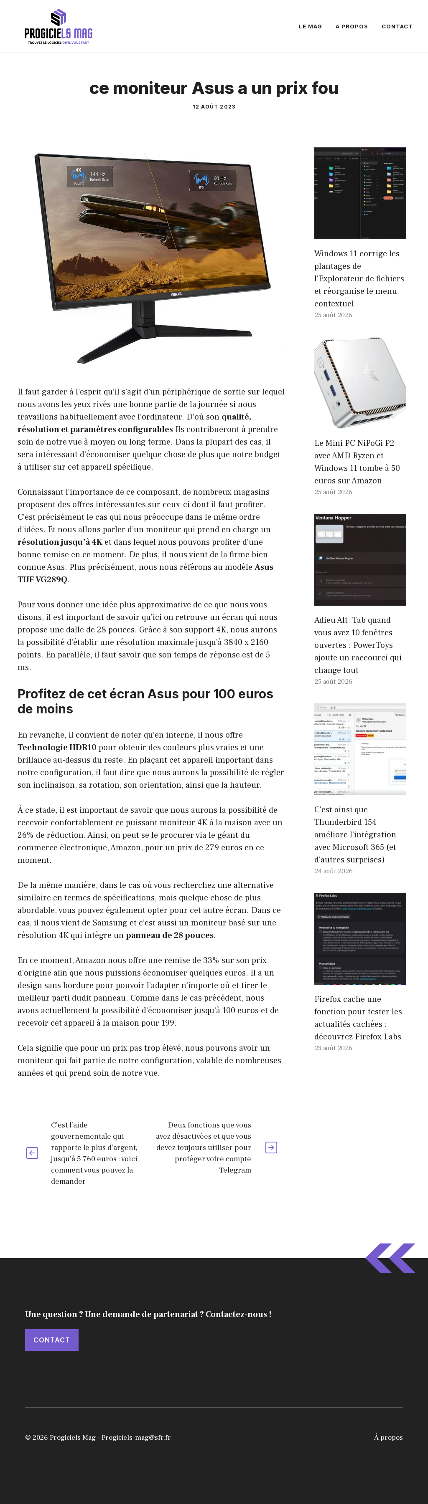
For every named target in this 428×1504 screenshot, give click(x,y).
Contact (397, 26)
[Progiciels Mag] (58, 25)
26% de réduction (51, 835)
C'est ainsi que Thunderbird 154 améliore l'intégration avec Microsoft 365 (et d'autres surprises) (355, 834)
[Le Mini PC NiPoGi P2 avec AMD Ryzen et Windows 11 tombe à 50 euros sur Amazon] (360, 422)
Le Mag (310, 26)
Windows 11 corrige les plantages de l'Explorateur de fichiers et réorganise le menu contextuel (359, 278)
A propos (352, 26)
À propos (388, 1437)
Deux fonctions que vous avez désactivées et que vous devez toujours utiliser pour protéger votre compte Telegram (203, 1147)
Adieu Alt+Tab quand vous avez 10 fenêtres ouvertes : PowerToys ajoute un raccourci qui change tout (358, 645)
